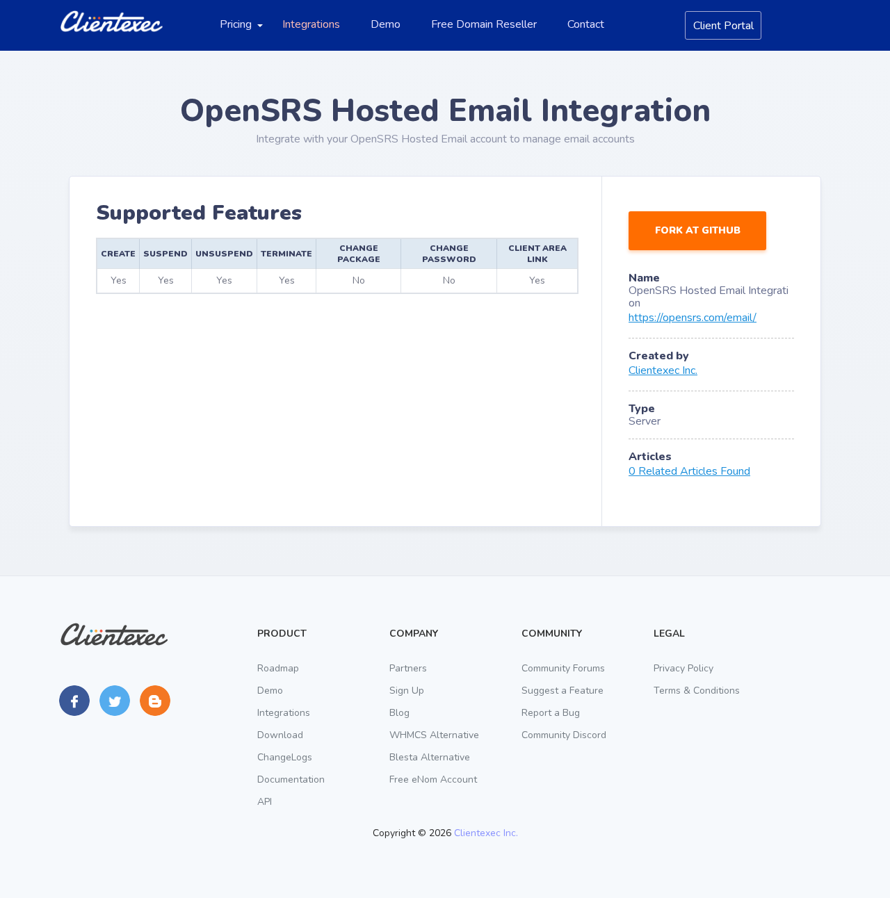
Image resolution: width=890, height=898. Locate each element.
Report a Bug (550, 712)
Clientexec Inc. (663, 370)
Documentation (291, 779)
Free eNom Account (433, 779)
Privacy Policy (683, 668)
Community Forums (563, 668)
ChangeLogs (284, 757)
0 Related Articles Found (689, 471)
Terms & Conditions (697, 690)
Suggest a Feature (562, 690)
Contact (585, 24)
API (264, 801)
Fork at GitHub (698, 230)
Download (280, 735)
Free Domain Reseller (484, 24)
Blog (399, 712)
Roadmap (278, 668)
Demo (385, 24)
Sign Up (406, 690)
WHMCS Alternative (434, 735)
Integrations (311, 24)
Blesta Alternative (429, 757)
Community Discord (563, 735)
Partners (408, 668)
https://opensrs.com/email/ (692, 317)
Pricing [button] (236, 24)
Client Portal (723, 25)
